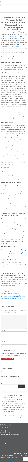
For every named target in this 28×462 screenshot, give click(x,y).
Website (3, 341)
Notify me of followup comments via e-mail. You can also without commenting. (13, 354)
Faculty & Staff (11, 455)
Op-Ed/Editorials (8, 411)
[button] (14, 14)
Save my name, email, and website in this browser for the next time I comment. (13, 349)
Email (2, 336)
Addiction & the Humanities (11, 416)
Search (3, 383)
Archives (3, 389)
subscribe (7, 355)
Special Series (7, 413)
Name (3, 330)
